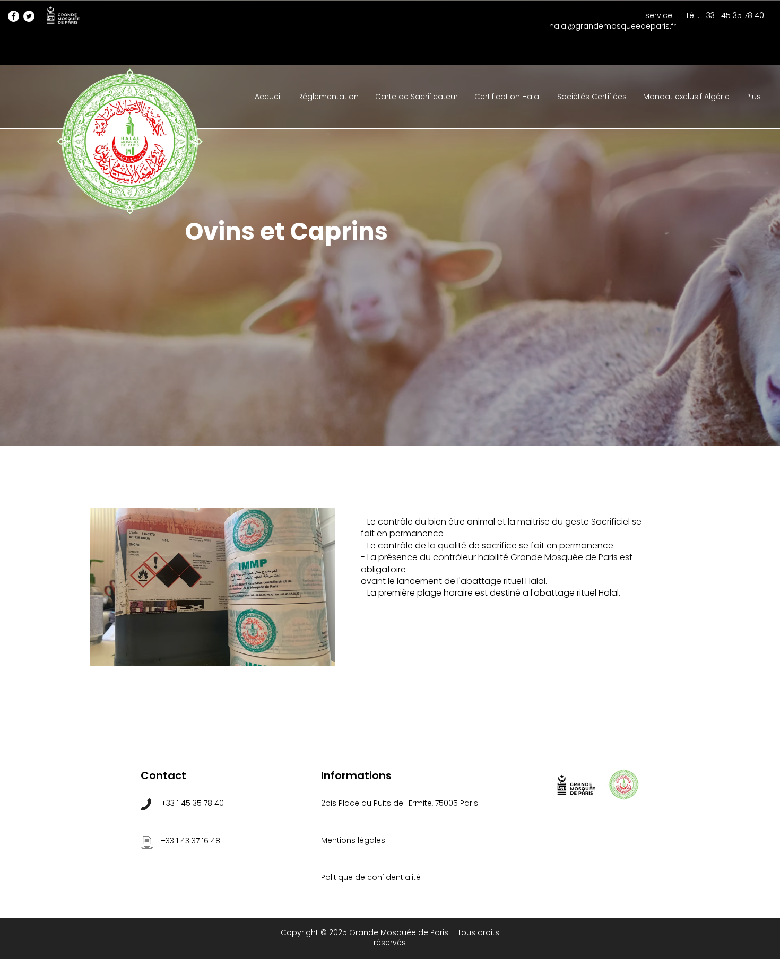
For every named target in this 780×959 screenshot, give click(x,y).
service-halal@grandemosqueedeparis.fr (612, 20)
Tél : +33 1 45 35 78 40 (725, 15)
